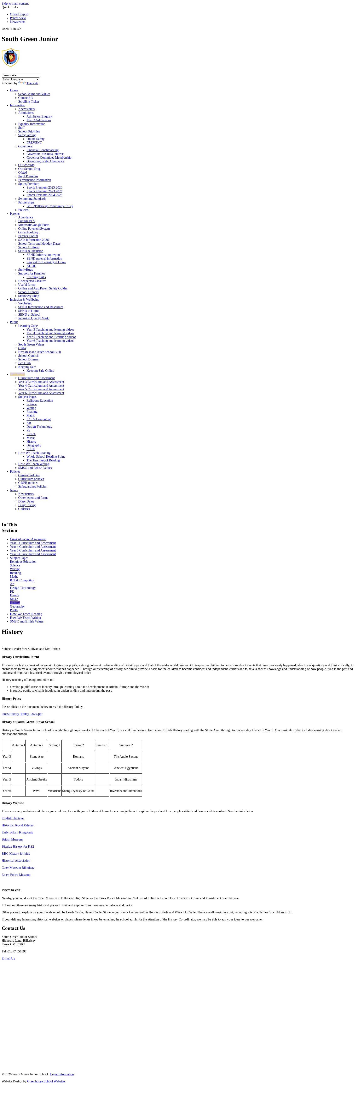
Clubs (22, 348)
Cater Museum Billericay (18, 867)
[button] (20, 28)
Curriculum (17, 374)
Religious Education (40, 400)
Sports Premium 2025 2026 (44, 187)
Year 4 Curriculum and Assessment (41, 385)
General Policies (29, 475)
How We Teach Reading (34, 453)
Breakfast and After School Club (39, 352)
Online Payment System (34, 228)
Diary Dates (26, 501)
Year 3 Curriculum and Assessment (41, 382)
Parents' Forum (28, 236)
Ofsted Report (19, 14)
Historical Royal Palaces (18, 825)
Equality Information (31, 124)
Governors (25, 146)
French (31, 434)
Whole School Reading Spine (46, 456)
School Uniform (28, 247)
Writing (31, 408)
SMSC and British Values (35, 467)
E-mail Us (8, 958)
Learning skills (36, 277)
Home (14, 90)
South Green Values (31, 344)
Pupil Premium (28, 176)
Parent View (18, 18)
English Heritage (13, 818)
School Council (28, 355)
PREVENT (34, 142)
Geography (34, 445)
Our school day (28, 232)
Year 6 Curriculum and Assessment (41, 393)
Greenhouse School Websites (46, 1081)
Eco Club (24, 363)
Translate (32, 83)
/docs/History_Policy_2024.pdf (22, 714)
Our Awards (26, 165)
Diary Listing (27, 505)
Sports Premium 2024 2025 (44, 195)
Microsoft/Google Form (33, 225)
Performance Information (34, 180)
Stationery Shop (28, 296)
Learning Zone (28, 325)
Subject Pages (27, 396)
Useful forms (26, 284)
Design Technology (39, 426)
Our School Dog (29, 168)
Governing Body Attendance (45, 161)
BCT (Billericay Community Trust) (50, 206)
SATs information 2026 (33, 239)
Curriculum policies (31, 479)
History (31, 441)
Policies (23, 210)
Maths (31, 415)
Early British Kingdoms (17, 832)
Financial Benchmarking (43, 150)
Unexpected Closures (32, 281)
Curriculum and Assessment (36, 378)
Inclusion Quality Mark (33, 318)
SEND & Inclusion (30, 251)
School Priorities (29, 131)
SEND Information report (43, 254)
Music (31, 438)
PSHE (31, 449)
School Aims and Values (34, 94)
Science (32, 404)
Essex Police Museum (16, 874)
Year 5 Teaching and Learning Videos (51, 337)
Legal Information (62, 1074)
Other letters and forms (33, 497)
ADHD (31, 266)
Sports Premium (28, 183)
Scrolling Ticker (28, 101)
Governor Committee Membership (49, 157)
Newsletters (17, 21)
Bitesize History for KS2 (18, 846)
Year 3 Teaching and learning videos (50, 329)
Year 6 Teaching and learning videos (50, 340)
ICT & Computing (39, 419)
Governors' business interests (45, 154)
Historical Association (16, 860)
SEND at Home (28, 310)
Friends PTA (26, 221)
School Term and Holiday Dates (39, 243)
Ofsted (22, 172)
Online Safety (36, 139)
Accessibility (26, 109)
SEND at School (29, 314)
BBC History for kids (16, 853)
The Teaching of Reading (43, 460)
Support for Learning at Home (46, 262)
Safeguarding (27, 135)
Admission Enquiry (39, 116)
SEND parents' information (44, 258)
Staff (21, 127)
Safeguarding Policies (32, 486)
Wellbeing (24, 303)
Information (17, 105)
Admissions (26, 112)
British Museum (12, 839)
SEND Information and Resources (40, 307)
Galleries (24, 509)
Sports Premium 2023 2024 (44, 191)
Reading (32, 411)
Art (29, 423)
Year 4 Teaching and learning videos (50, 333)
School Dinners (28, 292)
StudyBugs (25, 269)
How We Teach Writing (33, 464)
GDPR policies (28, 482)
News (14, 490)
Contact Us (25, 97)
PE (28, 430)
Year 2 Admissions (39, 120)
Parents (14, 213)
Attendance (25, 217)
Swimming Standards (32, 198)
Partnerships (26, 202)
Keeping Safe (27, 367)
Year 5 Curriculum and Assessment (41, 389)
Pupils (14, 322)
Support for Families (31, 273)
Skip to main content (15, 3)
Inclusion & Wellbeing (24, 299)
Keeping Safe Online (40, 370)
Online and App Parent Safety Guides (43, 288)
